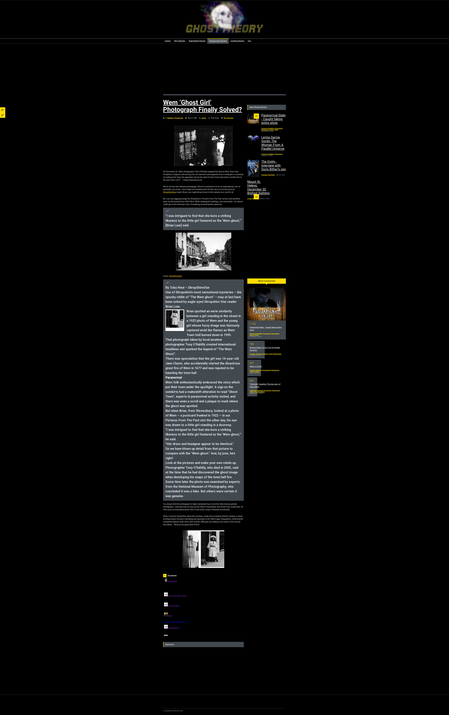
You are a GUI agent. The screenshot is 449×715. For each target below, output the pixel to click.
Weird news (277, 354)
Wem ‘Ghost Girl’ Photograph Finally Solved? (202, 106)
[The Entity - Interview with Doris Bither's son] (253, 168)
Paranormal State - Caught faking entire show (273, 119)
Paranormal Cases (267, 130)
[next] (256, 196)
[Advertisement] (224, 70)
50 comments (228, 118)
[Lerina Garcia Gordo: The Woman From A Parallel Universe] (253, 138)
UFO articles (179, 41)
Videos (257, 372)
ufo (249, 41)
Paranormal (179, 118)
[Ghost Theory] (224, 29)
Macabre (259, 370)
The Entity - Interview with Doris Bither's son (273, 165)
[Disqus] (203, 606)
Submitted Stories (197, 41)
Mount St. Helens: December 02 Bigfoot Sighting (258, 187)
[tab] (266, 281)
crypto (249, 198)
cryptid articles (237, 41)
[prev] (256, 116)
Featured (264, 128)
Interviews (271, 175)
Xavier (204, 118)
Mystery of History (262, 354)
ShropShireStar (169, 192)
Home (168, 41)
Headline (170, 118)
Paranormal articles (218, 41)
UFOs (276, 130)
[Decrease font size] (2, 115)
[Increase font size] (2, 110)
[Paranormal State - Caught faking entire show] (253, 118)
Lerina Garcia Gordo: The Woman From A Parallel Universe (272, 143)
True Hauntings (260, 392)
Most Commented (266, 281)
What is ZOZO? (256, 366)
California (253, 390)
